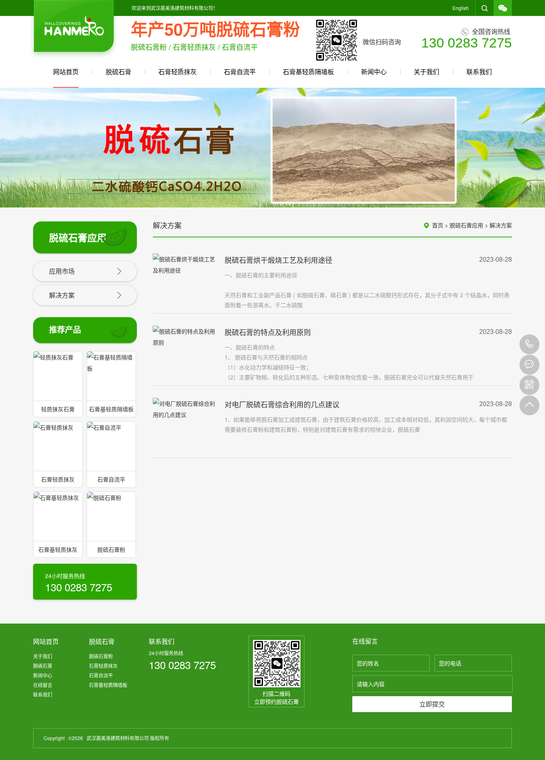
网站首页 (66, 71)
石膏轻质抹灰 (177, 71)
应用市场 (62, 271)
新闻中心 (374, 71)
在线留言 (42, 684)
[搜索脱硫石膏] (485, 8)
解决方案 (62, 295)
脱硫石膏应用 (466, 225)
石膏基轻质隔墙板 (308, 71)
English (460, 7)
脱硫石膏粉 (101, 656)
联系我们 (479, 71)
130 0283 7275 (529, 344)
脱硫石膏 (118, 71)
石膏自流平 (240, 71)
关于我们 (426, 71)
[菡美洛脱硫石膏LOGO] (73, 29)
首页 (437, 225)
